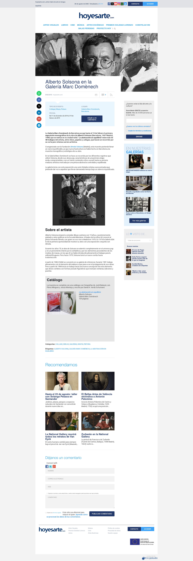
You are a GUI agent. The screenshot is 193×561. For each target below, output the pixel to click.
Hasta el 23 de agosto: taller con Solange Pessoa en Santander (61, 396)
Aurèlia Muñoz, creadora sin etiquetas (140, 264)
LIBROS (64, 25)
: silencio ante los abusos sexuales (138, 251)
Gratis (80, 344)
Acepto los (54, 512)
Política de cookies (114, 528)
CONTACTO (135, 4)
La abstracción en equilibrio (90, 292)
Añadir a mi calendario (91, 119)
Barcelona (85, 111)
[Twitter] (50, 466)
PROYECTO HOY (104, 28)
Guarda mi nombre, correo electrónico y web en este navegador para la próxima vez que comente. (73, 493)
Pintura (63, 109)
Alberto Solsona (61, 349)
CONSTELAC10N (142, 25)
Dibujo (58, 109)
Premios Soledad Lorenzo (76, 531)
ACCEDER (150, 4)
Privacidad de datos (114, 531)
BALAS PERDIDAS (86, 28)
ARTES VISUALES (51, 25)
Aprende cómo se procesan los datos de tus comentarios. (67, 516)
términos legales (57, 512)
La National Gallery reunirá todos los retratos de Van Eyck (60, 436)
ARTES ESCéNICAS (95, 25)
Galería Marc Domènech (90, 109)
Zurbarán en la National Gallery (94, 435)
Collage (52, 109)
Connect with (52, 463)
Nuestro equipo (113, 533)
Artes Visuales (73, 528)
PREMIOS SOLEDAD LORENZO (119, 25)
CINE (72, 25)
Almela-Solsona (76, 147)
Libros (70, 533)
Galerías (73, 344)
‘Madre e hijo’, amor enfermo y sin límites (139, 271)
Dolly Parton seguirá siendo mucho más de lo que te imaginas (139, 258)
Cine (89, 531)
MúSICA (80, 25)
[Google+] (54, 466)
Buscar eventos (132, 246)
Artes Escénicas (93, 533)
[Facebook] (47, 466)
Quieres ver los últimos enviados (138, 126)
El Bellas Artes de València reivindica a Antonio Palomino (96, 396)
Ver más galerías (139, 221)
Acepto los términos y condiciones (139, 131)
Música (90, 528)
